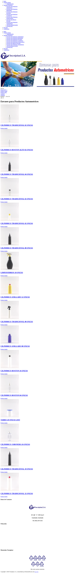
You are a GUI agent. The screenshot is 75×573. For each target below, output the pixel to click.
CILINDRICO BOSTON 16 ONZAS (14, 371)
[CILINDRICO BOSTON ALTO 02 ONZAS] (10, 147)
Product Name (4, 91)
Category (3, 93)
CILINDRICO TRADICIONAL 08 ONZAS (17, 248)
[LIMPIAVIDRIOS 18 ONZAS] (10, 269)
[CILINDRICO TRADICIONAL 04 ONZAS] (10, 171)
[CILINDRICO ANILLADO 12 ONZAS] (10, 294)
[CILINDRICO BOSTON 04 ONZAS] (10, 392)
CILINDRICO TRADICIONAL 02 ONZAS (17, 125)
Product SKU (4, 92)
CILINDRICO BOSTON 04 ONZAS (14, 395)
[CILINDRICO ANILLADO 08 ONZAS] (10, 343)
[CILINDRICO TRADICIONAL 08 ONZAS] (10, 245)
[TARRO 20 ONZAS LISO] (10, 417)
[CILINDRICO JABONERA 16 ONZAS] (10, 441)
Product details (4, 128)
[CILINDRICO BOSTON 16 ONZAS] (10, 368)
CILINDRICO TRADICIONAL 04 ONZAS (17, 174)
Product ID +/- (4, 90)
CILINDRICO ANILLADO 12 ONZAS (15, 297)
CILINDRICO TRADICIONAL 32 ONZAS (17, 493)
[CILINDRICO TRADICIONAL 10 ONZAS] (10, 466)
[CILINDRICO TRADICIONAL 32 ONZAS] (10, 490)
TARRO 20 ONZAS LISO (10, 420)
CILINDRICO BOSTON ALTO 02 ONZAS (17, 150)
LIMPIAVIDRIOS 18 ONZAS (12, 272)
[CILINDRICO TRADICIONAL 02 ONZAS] (10, 122)
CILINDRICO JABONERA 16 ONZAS (15, 444)
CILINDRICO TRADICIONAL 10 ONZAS (17, 469)
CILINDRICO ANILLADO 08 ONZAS (15, 346)
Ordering (3, 95)
